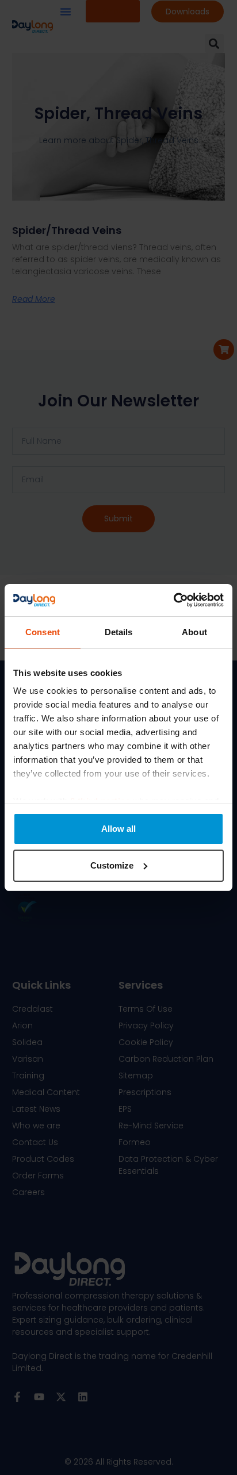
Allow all (118, 828)
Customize (111, 865)
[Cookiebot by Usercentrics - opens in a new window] (173, 600)
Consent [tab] (42, 632)
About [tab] (194, 632)
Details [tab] (119, 632)
